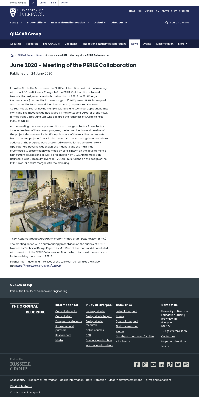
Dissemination (165, 44)
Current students (66, 311)
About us (15, 44)
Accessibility (17, 380)
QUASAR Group (25, 34)
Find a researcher (127, 326)
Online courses (95, 330)
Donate (149, 10)
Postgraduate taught (99, 316)
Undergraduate (95, 311)
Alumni (165, 10)
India (53, 2)
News (132, 10)
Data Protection (96, 380)
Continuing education (99, 340)
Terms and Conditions (157, 380)
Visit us (165, 346)
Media (59, 340)
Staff (174, 10)
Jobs (140, 10)
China (42, 2)
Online (64, 2)
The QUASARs (51, 44)
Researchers (63, 335)
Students (184, 10)
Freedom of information (42, 380)
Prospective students (68, 321)
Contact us (168, 336)
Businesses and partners (64, 328)
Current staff (63, 316)
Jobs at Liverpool (126, 311)
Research (32, 44)
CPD (88, 335)
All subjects (123, 341)
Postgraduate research (94, 323)
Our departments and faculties (135, 336)
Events (147, 44)
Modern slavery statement (125, 380)
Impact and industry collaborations (104, 44)
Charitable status (21, 386)
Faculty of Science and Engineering (45, 291)
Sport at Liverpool (127, 321)
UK (33, 2)
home (12, 55)
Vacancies (71, 44)
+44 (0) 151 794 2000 (174, 331)
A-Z (157, 10)
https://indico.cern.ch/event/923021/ (38, 266)
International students (99, 345)
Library (120, 316)
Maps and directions (173, 341)
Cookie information (72, 380)
